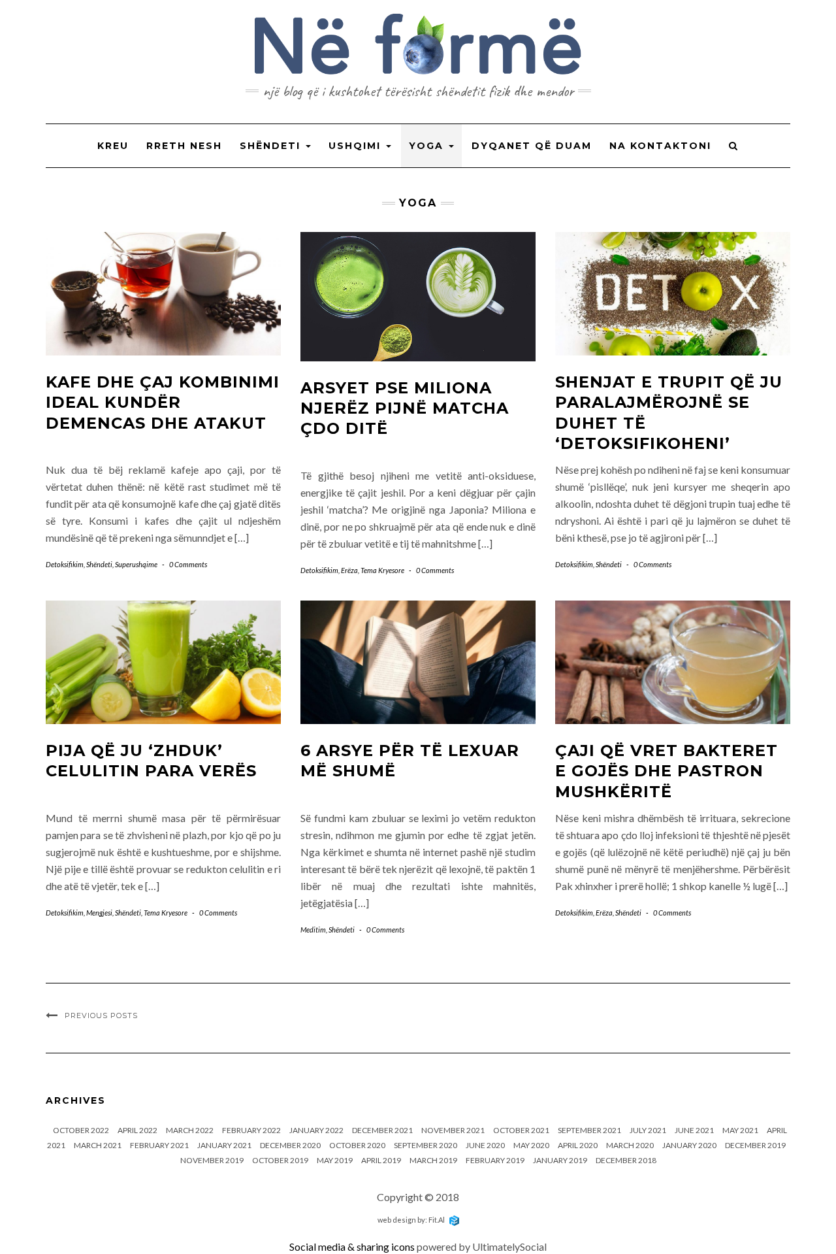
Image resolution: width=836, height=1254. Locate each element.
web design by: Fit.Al (412, 1219)
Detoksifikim (65, 564)
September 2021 (589, 1130)
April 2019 (381, 1160)
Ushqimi (357, 146)
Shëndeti (272, 146)
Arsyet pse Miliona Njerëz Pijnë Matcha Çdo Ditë (404, 408)
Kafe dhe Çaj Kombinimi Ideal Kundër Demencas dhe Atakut (163, 402)
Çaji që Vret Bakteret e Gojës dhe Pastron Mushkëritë (666, 770)
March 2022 (190, 1130)
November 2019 (212, 1160)
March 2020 (630, 1145)
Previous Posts (101, 1015)
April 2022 (137, 1130)
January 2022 (316, 1130)
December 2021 (382, 1130)
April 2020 (578, 1145)
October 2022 (81, 1130)
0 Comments (188, 564)
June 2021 (694, 1130)
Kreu (113, 146)
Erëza (349, 570)
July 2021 (648, 1130)
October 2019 (280, 1160)
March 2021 (97, 1145)
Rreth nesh (184, 146)
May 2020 (531, 1145)
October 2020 (357, 1145)
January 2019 (560, 1160)
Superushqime (136, 564)
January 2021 (224, 1145)
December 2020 (290, 1145)
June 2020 (485, 1145)
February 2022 (251, 1130)
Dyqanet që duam (532, 146)
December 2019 (755, 1145)
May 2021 (740, 1130)
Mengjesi (99, 912)
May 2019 (335, 1160)
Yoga (428, 146)
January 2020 (689, 1145)
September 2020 (425, 1145)
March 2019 (433, 1160)
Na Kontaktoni (660, 146)
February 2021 (159, 1145)
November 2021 (453, 1130)
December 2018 (626, 1160)
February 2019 (495, 1160)
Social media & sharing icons (353, 1246)
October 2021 (521, 1130)
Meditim (313, 929)
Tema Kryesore (382, 570)
